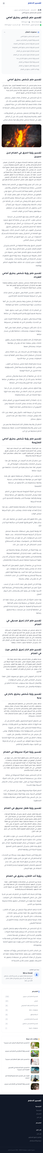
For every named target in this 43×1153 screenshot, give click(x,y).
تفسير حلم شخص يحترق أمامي (30, 36)
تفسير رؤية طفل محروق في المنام (29, 66)
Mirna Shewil (35, 22)
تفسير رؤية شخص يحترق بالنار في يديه (28, 58)
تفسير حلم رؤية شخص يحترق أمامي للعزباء (26, 44)
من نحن (39, 1117)
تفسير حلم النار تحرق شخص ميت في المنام (26, 55)
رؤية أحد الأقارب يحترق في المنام (30, 69)
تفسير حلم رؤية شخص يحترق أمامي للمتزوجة (25, 47)
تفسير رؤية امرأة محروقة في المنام (29, 62)
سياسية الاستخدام (35, 1141)
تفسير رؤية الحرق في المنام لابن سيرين (27, 40)
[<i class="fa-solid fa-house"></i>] (39, 10)
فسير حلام (34, 3)
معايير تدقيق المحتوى (34, 1137)
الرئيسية (38, 1110)
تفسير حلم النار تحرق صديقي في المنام (28, 51)
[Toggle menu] (4, 3)
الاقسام (38, 1114)
